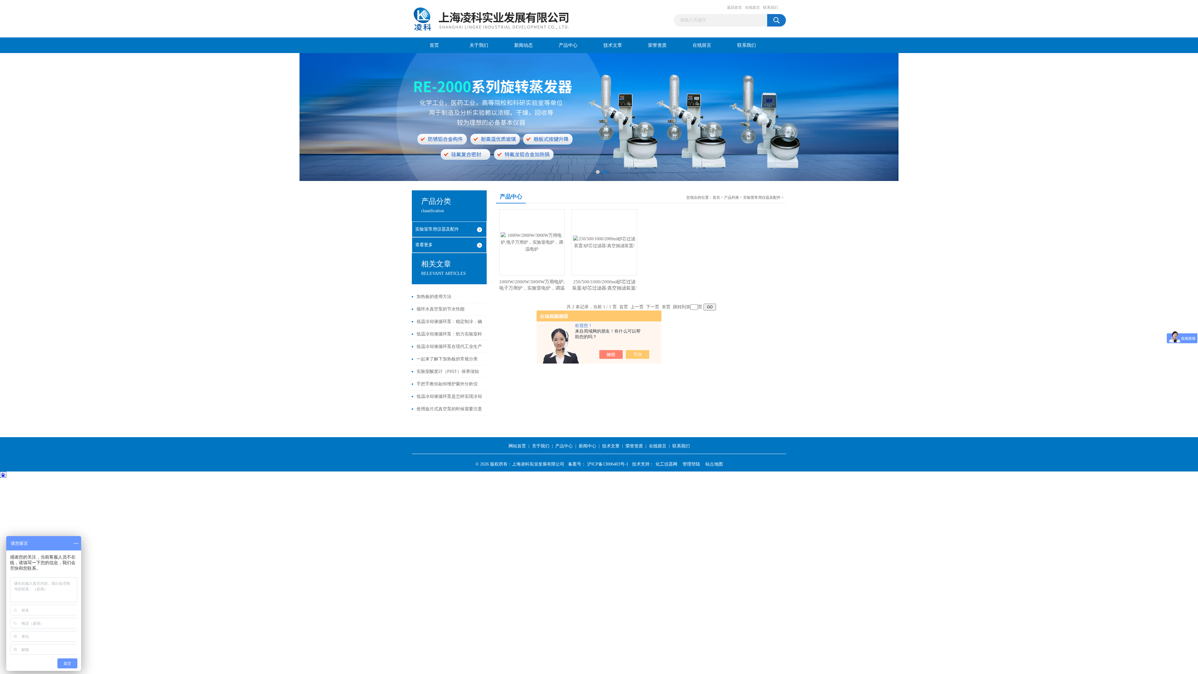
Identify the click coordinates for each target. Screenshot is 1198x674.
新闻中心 (587, 446)
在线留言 (752, 7)
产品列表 (731, 197)
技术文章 (612, 45)
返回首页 (734, 7)
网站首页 (517, 446)
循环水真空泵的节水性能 (440, 309)
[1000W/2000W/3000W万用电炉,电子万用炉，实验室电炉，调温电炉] (532, 242)
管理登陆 (691, 464)
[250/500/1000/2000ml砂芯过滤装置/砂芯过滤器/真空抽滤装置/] (604, 242)
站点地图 (714, 464)
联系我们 (770, 7)
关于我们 (479, 45)
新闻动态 (523, 45)
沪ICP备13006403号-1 (607, 464)
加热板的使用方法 (433, 296)
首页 (434, 45)
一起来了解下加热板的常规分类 (447, 359)
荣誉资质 (657, 45)
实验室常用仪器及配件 (437, 229)
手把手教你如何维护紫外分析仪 (447, 384)
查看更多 (424, 244)
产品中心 (568, 45)
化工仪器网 (666, 464)
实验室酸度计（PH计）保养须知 (447, 371)
